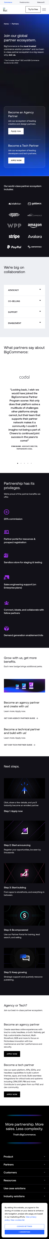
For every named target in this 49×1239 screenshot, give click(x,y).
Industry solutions (14, 1196)
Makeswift (41, 2)
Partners (15, 24)
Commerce (8, 2)
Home (6, 24)
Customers (10, 1172)
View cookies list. (17, 1220)
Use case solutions (14, 1188)
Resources (10, 1180)
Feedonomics (24, 2)
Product (8, 1156)
